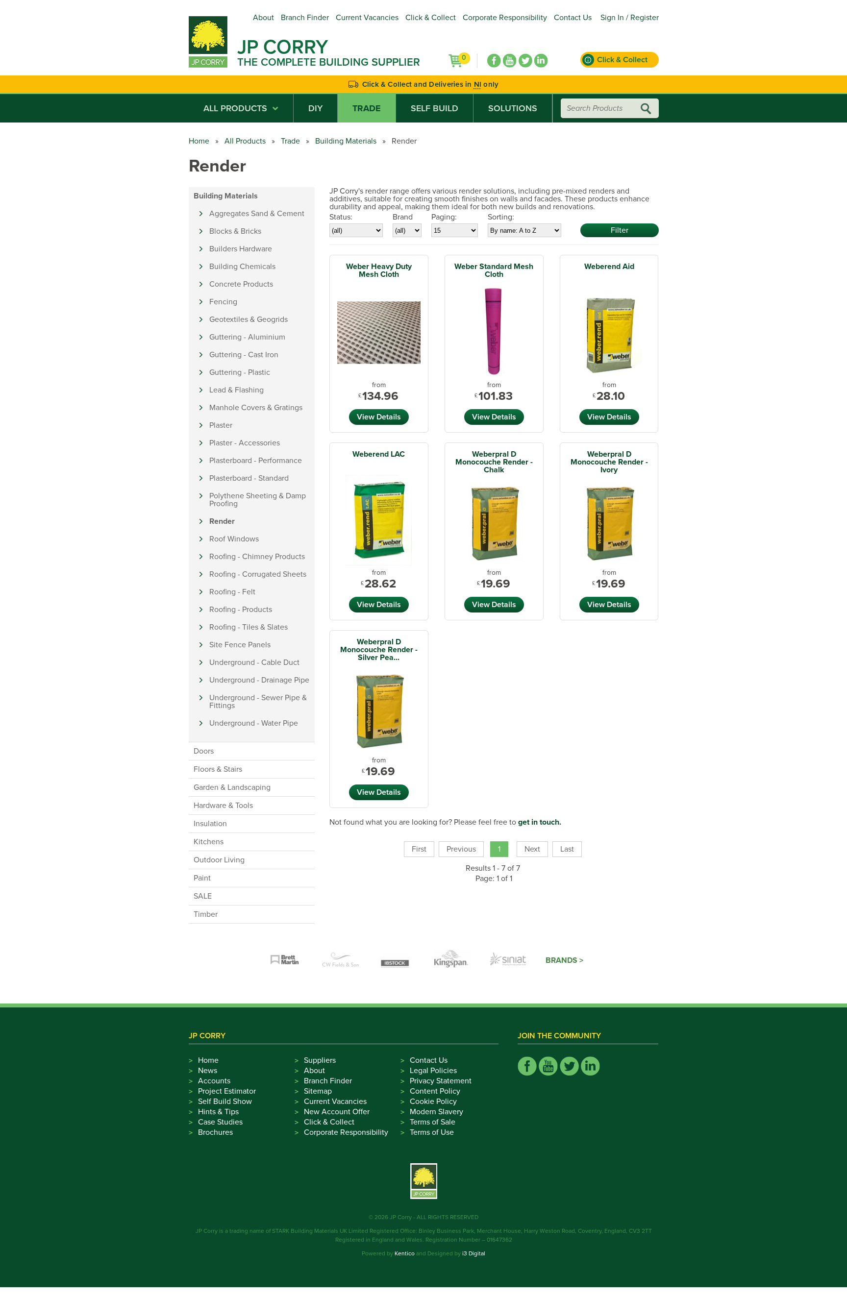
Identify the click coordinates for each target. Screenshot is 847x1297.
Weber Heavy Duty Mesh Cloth (379, 270)
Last (567, 849)
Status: (340, 217)
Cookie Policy (433, 1101)
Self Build (434, 108)
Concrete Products (241, 284)
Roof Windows (234, 539)
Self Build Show (225, 1101)
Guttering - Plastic (239, 372)
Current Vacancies (367, 18)
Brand (403, 217)
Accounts (214, 1081)
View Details (379, 417)
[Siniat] (508, 960)
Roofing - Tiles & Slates (248, 627)
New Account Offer (337, 1112)
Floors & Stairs (218, 769)
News (207, 1071)
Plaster (220, 425)
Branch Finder (305, 18)
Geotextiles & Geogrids (248, 319)
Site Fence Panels (240, 645)
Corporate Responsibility (505, 18)
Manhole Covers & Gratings (255, 408)
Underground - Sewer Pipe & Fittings (258, 702)
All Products (235, 108)
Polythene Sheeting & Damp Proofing (257, 500)
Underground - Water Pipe (253, 723)
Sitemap (318, 1091)
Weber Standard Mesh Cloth (493, 270)
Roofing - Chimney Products (257, 557)
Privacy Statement (441, 1081)
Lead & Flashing (236, 390)
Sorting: (501, 217)
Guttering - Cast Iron (243, 355)
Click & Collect (430, 18)
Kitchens (209, 842)
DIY (315, 108)
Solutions (512, 108)
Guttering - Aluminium (247, 337)
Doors (204, 751)
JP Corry (282, 47)
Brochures (215, 1132)
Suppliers (320, 1060)
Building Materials (345, 141)
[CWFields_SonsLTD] (340, 960)
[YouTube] (510, 61)
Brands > (564, 960)
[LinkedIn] (541, 61)
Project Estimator (227, 1091)
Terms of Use (432, 1132)
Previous (461, 849)
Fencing (223, 302)
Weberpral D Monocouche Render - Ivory (609, 462)
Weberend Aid (609, 266)
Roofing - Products (240, 609)
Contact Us (573, 18)
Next (532, 849)
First (419, 849)
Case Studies (220, 1122)
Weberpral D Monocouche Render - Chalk (494, 462)
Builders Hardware (240, 249)
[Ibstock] (396, 960)
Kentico (405, 1253)
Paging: (444, 217)
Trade (366, 108)
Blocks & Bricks (235, 231)
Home (199, 141)
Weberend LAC (378, 454)
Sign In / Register (629, 18)
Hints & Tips (218, 1112)
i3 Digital (473, 1253)
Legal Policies (433, 1071)
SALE (203, 896)
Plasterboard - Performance (255, 461)
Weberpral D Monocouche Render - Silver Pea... (379, 649)
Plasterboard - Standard (249, 478)
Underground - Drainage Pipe (259, 680)
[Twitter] (525, 61)
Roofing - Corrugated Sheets (257, 574)
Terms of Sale (432, 1122)
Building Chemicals (242, 266)
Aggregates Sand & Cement (256, 214)
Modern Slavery (436, 1112)
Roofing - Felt (232, 592)
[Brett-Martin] (284, 960)
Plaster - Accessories (244, 443)
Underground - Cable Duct (254, 662)
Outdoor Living (219, 860)
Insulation (210, 824)
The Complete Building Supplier (328, 62)
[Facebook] (494, 61)
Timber (206, 914)
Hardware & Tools (223, 805)
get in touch (538, 822)
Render (222, 521)
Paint (202, 878)
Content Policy (435, 1091)
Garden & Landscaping (232, 787)
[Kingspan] (452, 960)
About (263, 18)
